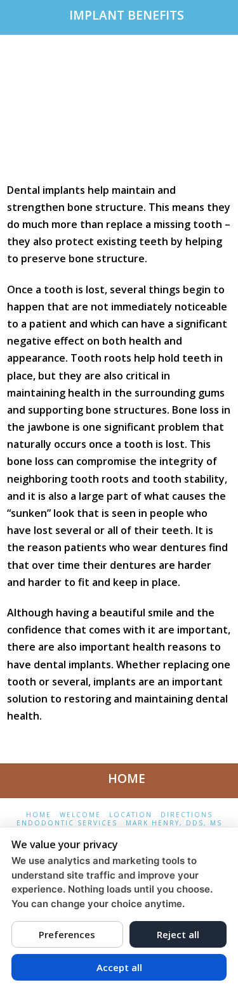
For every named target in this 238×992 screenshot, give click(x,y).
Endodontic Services (67, 823)
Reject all (178, 934)
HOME (126, 778)
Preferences (67, 934)
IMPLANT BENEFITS (126, 15)
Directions (187, 815)
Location (130, 815)
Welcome (80, 815)
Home (38, 815)
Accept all (119, 967)
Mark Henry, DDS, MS (174, 823)
